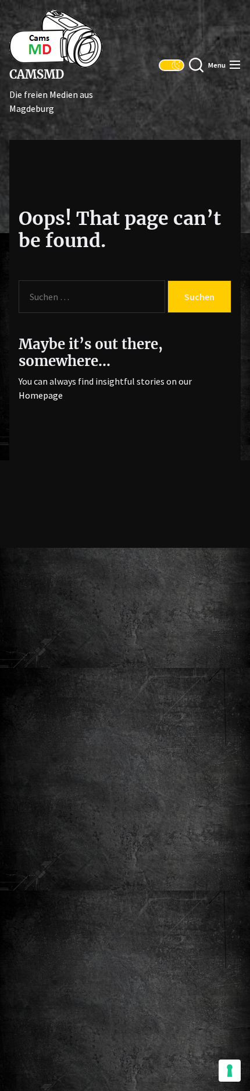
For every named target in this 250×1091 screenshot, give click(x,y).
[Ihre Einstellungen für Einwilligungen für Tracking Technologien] (230, 1071)
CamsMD (36, 75)
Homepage (41, 395)
